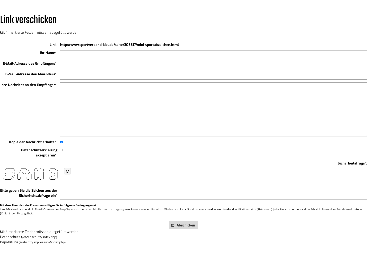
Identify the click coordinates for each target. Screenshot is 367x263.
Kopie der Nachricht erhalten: (33, 142)
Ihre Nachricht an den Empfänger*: (29, 85)
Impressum (9, 242)
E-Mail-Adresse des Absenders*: (31, 74)
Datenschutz (10, 237)
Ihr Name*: (48, 52)
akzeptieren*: (39, 153)
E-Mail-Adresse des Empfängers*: (30, 63)
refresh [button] (67, 171)
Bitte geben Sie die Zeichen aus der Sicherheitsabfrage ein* (28, 193)
